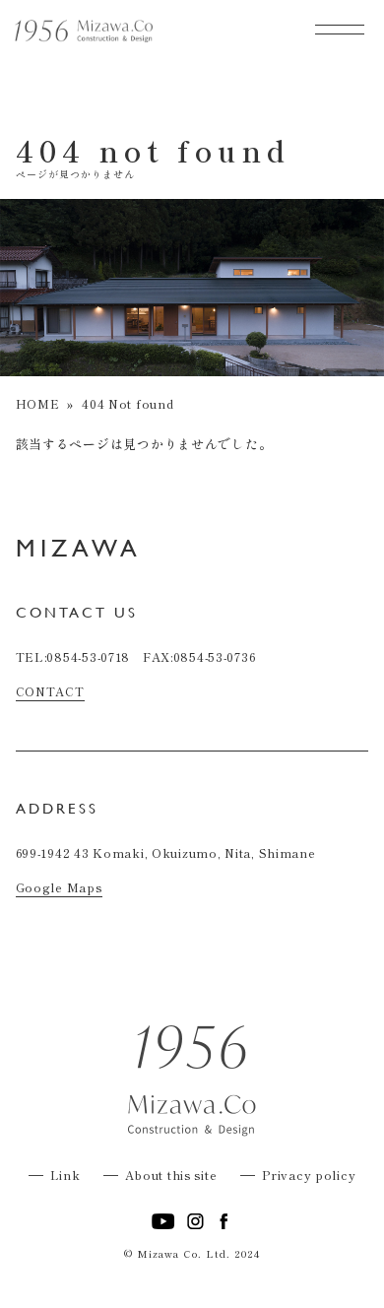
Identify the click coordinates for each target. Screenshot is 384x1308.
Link (65, 1174)
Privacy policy (308, 1174)
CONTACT (50, 691)
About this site (171, 1174)
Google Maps (59, 887)
